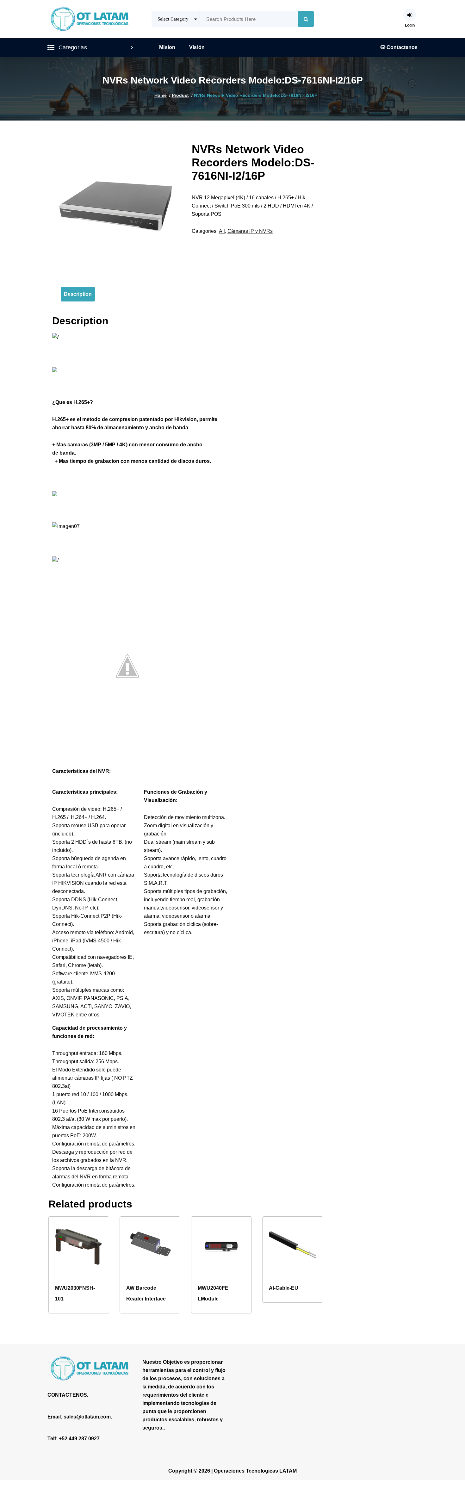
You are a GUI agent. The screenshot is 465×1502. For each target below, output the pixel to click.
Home (160, 95)
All (222, 231)
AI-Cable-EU (283, 1288)
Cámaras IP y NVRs (250, 231)
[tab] (78, 294)
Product (180, 95)
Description (78, 294)
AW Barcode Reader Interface (146, 1293)
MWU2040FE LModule (213, 1293)
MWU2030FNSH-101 (75, 1293)
